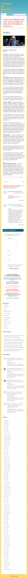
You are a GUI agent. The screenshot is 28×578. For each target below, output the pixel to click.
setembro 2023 (7, 494)
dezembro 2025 (7, 437)
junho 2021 (6, 531)
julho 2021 (6, 529)
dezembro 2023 (7, 487)
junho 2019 (6, 556)
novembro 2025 (7, 439)
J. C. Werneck (7, 313)
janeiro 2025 (6, 460)
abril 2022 (6, 523)
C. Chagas (6, 305)
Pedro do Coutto (7, 321)
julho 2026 (6, 423)
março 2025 (6, 456)
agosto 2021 (6, 527)
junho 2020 (6, 550)
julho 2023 (6, 498)
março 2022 (6, 525)
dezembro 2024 (7, 462)
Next (23, 181)
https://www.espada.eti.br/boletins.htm (15, 222)
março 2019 (6, 562)
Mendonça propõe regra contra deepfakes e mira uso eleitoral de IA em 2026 (16, 360)
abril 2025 (6, 454)
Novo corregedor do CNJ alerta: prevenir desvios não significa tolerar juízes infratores (15, 393)
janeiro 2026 (6, 435)
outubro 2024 (7, 466)
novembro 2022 (7, 512)
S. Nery (5, 325)
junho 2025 (6, 450)
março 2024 (6, 481)
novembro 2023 (7, 489)
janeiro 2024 (6, 485)
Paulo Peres (6, 319)
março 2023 (6, 504)
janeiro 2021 (6, 537)
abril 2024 (6, 479)
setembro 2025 (7, 443)
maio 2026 (6, 427)
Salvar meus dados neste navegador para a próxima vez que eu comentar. (15, 265)
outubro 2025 (7, 441)
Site (8, 259)
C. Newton (6, 307)
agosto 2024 (6, 471)
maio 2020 (6, 552)
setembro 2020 (7, 544)
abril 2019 (6, 560)
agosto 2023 (6, 496)
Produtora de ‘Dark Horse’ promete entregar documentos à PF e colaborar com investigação (15, 405)
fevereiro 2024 (7, 483)
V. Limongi (6, 327)
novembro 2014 (7, 569)
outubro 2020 (7, 542)
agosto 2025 (6, 446)
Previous (5, 181)
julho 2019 (6, 554)
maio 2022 (6, 521)
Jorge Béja (6, 315)
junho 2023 (6, 500)
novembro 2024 (7, 464)
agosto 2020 (6, 546)
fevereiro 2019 (7, 565)
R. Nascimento (7, 323)
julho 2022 (6, 517)
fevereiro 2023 (7, 506)
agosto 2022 (6, 514)
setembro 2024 (7, 468)
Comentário (10, 238)
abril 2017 (6, 567)
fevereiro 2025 (7, 458)
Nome (9, 250)
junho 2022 (6, 519)
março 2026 (6, 431)
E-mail (9, 254)
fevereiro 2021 (7, 535)
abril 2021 (6, 533)
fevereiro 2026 (7, 433)
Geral (5, 309)
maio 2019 (6, 558)
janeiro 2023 (6, 508)
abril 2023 (6, 502)
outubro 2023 (7, 491)
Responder (21, 200)
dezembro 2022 (7, 510)
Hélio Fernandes (7, 311)
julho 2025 (6, 448)
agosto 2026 (6, 420)
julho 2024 (6, 473)
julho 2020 (6, 548)
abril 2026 (6, 429)
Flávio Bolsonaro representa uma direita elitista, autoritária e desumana (16, 370)
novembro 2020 (7, 539)
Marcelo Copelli (7, 317)
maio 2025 (6, 452)
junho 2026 (6, 425)
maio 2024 (6, 477)
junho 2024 (6, 475)
